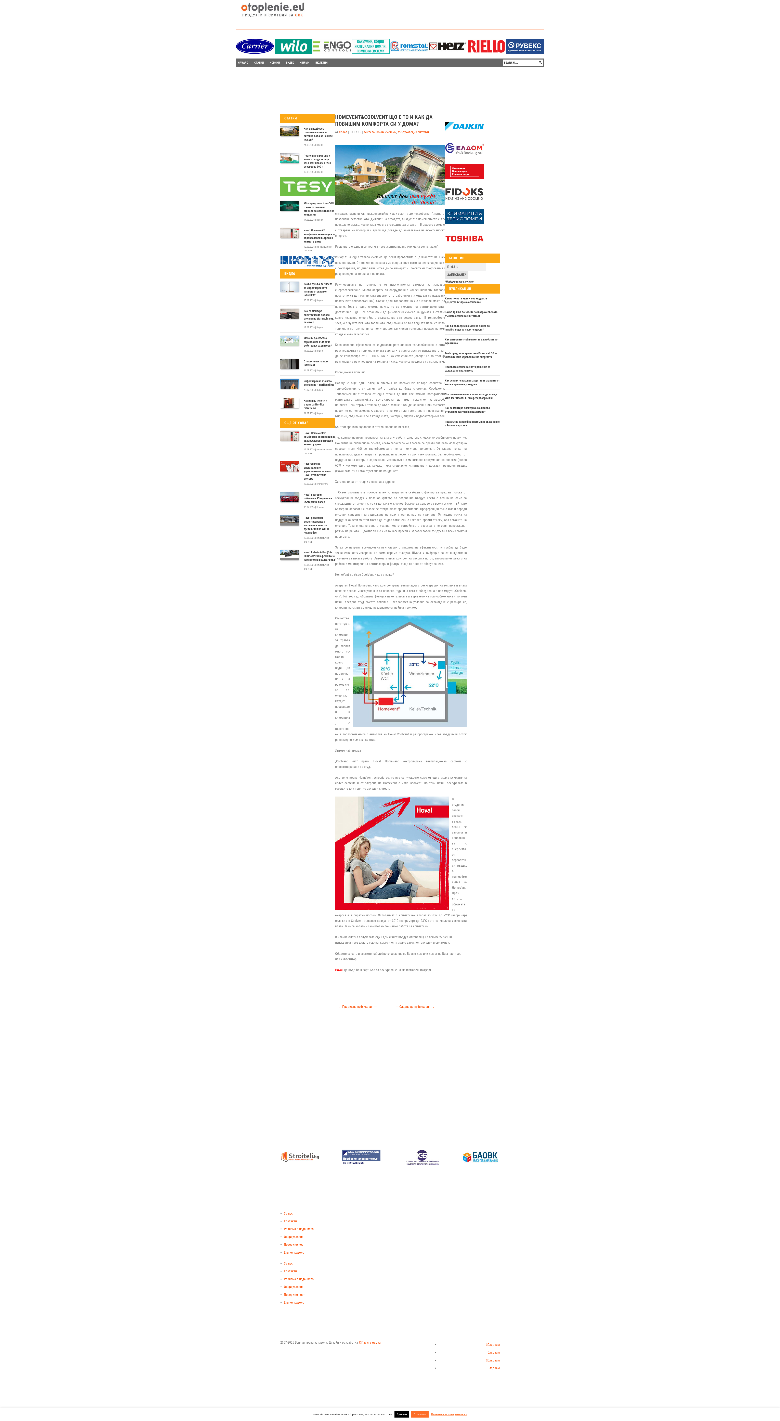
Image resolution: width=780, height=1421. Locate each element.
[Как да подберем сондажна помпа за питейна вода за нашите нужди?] (289, 131)
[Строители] (299, 1164)
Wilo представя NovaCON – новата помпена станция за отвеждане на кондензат (319, 209)
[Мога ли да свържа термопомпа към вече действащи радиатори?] (289, 341)
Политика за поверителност (449, 1414)
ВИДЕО (290, 62)
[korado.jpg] (307, 266)
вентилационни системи (380, 132)
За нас (288, 1213)
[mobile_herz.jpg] (448, 53)
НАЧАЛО (243, 62)
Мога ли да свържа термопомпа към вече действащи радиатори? (318, 341)
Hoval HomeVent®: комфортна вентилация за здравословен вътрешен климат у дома (319, 236)
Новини (320, 507)
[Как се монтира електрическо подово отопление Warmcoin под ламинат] (289, 314)
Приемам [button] (402, 1414)
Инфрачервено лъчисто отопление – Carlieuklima (319, 382)
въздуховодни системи (413, 132)
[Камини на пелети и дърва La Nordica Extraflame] (289, 403)
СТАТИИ (259, 62)
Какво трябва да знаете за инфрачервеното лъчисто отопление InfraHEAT (318, 289)
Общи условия (293, 1237)
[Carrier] (255, 53)
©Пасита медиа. (370, 1342)
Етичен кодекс (294, 1252)
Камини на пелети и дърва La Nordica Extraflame (315, 404)
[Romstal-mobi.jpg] (409, 53)
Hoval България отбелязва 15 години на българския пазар (318, 498)
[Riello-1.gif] (486, 53)
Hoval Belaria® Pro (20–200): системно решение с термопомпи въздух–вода (319, 556)
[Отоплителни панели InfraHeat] (289, 364)
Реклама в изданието (299, 1229)
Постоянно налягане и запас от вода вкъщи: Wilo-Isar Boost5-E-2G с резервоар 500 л (317, 161)
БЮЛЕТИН (321, 62)
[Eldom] (464, 155)
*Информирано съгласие (459, 281)
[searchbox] (523, 63)
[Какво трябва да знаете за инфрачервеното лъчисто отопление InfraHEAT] (289, 287)
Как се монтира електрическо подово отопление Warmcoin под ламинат (319, 316)
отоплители (322, 483)
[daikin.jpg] (464, 133)
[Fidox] (464, 200)
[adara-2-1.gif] (371, 53)
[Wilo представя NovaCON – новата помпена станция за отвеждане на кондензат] (289, 206)
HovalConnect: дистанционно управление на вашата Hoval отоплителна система (317, 471)
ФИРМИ (304, 62)
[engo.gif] (332, 53)
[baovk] (480, 1164)
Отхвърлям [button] (420, 1414)
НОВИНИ (275, 62)
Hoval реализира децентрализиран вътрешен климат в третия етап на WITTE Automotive (317, 525)
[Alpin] (464, 222)
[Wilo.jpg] (293, 53)
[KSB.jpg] (422, 1164)
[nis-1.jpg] (361, 1164)
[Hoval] (464, 178)
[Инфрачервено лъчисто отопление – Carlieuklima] (289, 384)
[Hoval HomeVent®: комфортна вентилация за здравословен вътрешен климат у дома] (289, 233)
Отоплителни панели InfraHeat (316, 363)
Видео (319, 300)
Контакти (290, 1221)
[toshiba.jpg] (464, 245)
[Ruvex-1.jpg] (525, 53)
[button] (540, 63)
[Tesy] (307, 195)
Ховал (343, 132)
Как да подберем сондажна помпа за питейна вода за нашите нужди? (318, 134)
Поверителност (294, 1244)
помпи (319, 145)
